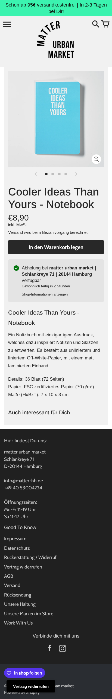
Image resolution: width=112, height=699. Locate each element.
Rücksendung (17, 595)
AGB (8, 576)
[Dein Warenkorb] (105, 24)
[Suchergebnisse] (96, 24)
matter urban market (55, 685)
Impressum (15, 538)
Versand (15, 232)
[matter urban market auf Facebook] (50, 649)
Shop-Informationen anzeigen (45, 294)
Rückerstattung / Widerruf (30, 557)
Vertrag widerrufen (23, 567)
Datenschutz (17, 548)
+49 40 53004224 (23, 487)
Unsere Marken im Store (28, 613)
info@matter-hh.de (23, 480)
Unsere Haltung (20, 604)
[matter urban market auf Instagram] (62, 649)
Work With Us (18, 623)
